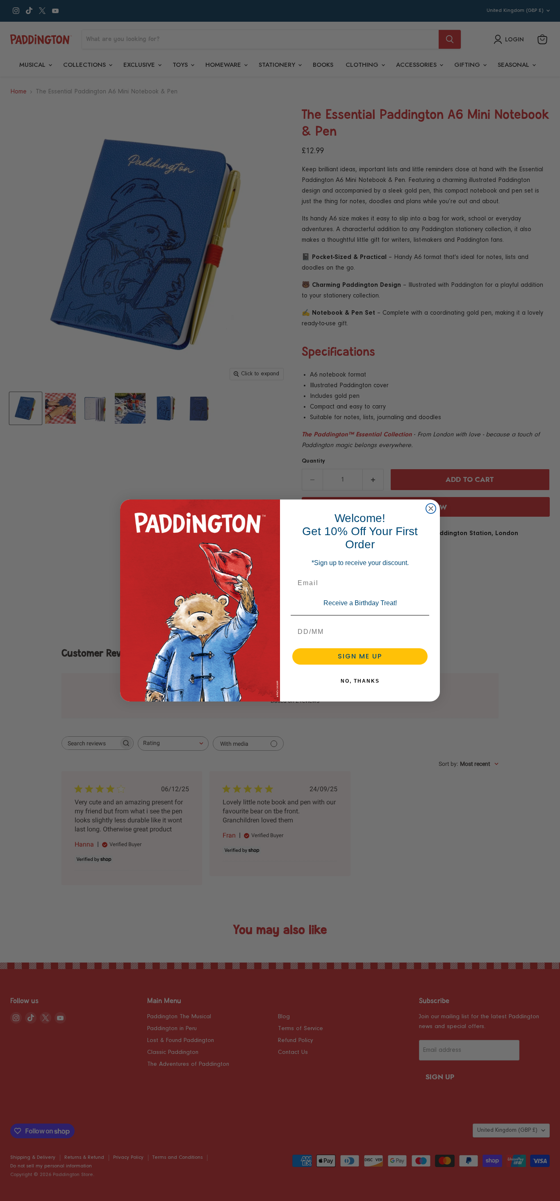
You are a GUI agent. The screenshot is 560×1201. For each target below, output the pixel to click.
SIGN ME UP (360, 656)
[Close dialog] (431, 508)
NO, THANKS (360, 681)
